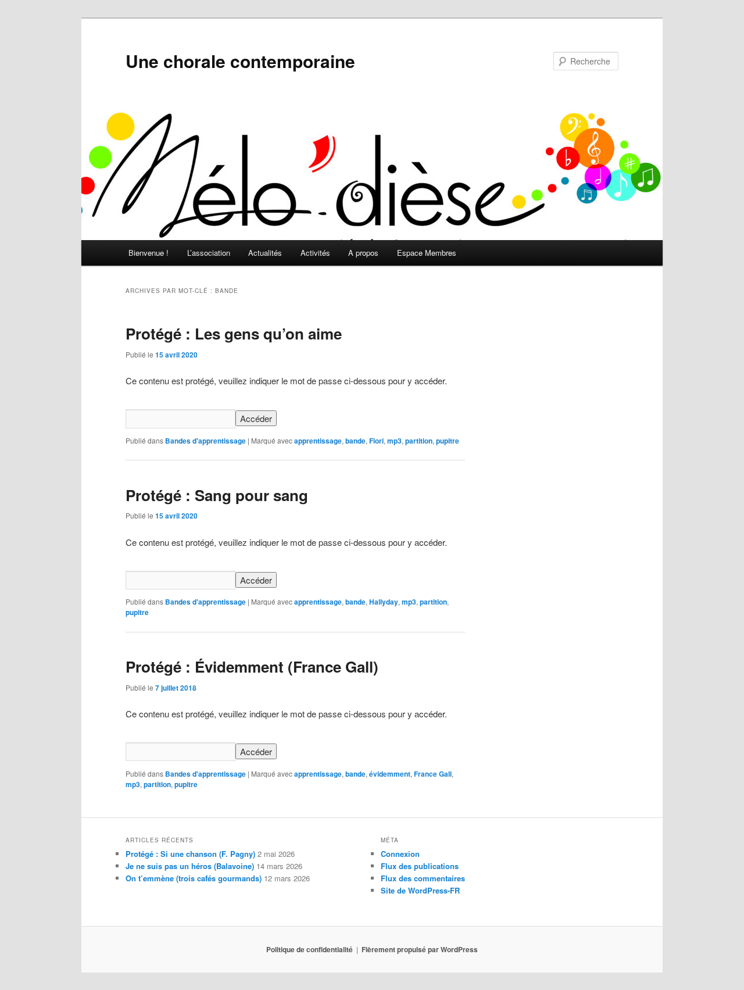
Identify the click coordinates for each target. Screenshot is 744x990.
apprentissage (318, 440)
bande (355, 440)
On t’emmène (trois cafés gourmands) (194, 878)
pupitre (447, 440)
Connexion (400, 853)
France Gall (433, 774)
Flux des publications (420, 865)
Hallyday (383, 601)
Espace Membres (426, 252)
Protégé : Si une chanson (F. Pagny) (190, 853)
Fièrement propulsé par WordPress (420, 949)
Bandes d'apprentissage (205, 440)
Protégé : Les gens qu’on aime (234, 333)
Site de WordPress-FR (420, 890)
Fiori (376, 440)
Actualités (265, 252)
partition (418, 440)
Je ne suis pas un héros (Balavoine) (190, 865)
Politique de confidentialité (309, 949)
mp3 (394, 440)
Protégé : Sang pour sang (217, 495)
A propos (363, 252)
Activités (315, 252)
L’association (208, 252)
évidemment (389, 774)
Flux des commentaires (423, 878)
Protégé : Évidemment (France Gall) (252, 666)
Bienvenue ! (148, 252)
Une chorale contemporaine (240, 60)
